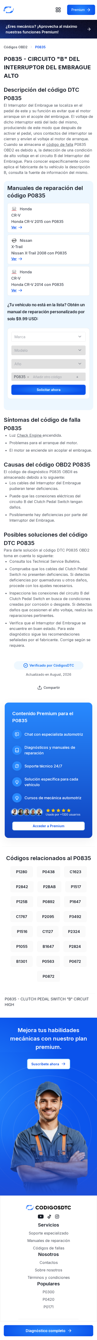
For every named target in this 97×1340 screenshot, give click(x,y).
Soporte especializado (49, 1233)
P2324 (74, 931)
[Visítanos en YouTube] (41, 1216)
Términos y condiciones (49, 1277)
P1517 (76, 886)
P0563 (48, 961)
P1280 (21, 871)
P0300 (48, 1292)
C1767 (21, 916)
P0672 (75, 961)
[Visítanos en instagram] (57, 1216)
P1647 (75, 901)
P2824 (75, 946)
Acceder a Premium (49, 826)
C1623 (75, 871)
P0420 (48, 1299)
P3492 (75, 916)
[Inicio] (9, 9)
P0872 (48, 976)
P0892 (49, 901)
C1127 (47, 931)
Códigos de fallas (48, 1248)
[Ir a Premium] (89, 29)
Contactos (49, 1262)
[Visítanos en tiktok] (49, 1216)
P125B (22, 901)
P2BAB (49, 886)
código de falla (59, 144)
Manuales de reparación (48, 1240)
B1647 (48, 946)
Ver (14, 227)
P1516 (22, 931)
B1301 (21, 961)
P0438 (48, 871)
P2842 (22, 886)
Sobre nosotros (48, 1270)
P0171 (49, 1307)
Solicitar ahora (49, 390)
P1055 (22, 946)
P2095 (48, 916)
